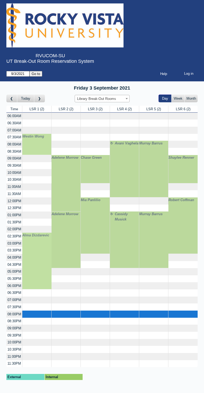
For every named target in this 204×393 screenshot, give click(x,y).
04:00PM (14, 257)
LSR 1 (36, 109)
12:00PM (14, 201)
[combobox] (102, 98)
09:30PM (14, 335)
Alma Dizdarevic (35, 235)
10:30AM (14, 180)
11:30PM (14, 363)
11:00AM (14, 187)
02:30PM (14, 236)
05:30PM (14, 279)
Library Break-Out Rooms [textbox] (96, 99)
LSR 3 (94, 109)
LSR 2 (65, 109)
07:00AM (14, 130)
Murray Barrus (151, 143)
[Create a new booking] (36, 116)
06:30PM (14, 293)
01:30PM (14, 222)
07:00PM (14, 300)
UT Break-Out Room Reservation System (50, 61)
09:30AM (14, 165)
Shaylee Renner (181, 158)
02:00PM (14, 229)
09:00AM (14, 158)
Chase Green (91, 158)
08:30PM (14, 321)
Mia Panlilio (90, 200)
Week (178, 98)
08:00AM (14, 144)
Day (165, 98)
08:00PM (14, 314)
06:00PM (14, 286)
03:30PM (14, 250)
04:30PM (14, 265)
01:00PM (14, 215)
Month (191, 98)
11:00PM (14, 357)
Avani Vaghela (126, 143)
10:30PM (14, 349)
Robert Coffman (181, 200)
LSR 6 (182, 109)
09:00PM (14, 328)
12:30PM (14, 208)
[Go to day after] (39, 98)
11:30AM (14, 194)
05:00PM (14, 271)
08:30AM (14, 151)
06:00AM (14, 116)
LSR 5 (153, 109)
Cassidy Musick (121, 216)
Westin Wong (33, 136)
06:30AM (14, 123)
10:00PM (14, 342)
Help (163, 74)
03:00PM (14, 243)
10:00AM (14, 173)
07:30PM (14, 307)
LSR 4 (124, 109)
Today (25, 98)
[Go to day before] (11, 98)
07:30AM (14, 137)
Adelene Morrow (65, 158)
